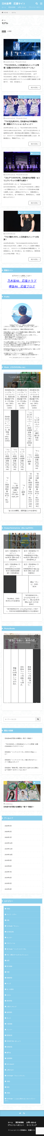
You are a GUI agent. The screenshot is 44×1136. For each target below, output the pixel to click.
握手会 (9, 1052)
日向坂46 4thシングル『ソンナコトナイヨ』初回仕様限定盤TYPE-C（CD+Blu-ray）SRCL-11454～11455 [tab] (34, 399)
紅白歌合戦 (10, 932)
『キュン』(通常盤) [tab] (23, 489)
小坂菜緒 (9, 1024)
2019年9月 (8, 860)
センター (9, 937)
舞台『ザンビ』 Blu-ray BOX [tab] (22, 584)
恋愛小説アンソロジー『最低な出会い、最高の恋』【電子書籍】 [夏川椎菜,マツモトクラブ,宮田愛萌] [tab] (37, 675)
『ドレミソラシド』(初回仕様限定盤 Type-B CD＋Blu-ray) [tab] (14, 459)
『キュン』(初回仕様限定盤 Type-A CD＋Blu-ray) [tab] (36, 459)
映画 (8, 1087)
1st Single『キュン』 (13, 926)
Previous (6, 514)
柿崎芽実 (9, 978)
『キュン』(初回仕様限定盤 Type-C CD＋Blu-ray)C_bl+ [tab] (15, 489)
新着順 (4, 31)
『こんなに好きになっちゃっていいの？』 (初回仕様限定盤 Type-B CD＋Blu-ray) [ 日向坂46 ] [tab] (22, 428)
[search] (38, 719)
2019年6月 (8, 877)
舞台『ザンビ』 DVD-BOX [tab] (34, 584)
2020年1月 (8, 837)
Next (37, 514)
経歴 (8, 960)
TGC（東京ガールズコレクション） (30, 40)
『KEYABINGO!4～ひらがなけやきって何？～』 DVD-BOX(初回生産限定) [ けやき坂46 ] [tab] (22, 610)
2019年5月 (8, 883)
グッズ (37, 782)
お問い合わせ (22, 7)
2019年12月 (8, 843)
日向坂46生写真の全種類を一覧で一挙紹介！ (19, 738)
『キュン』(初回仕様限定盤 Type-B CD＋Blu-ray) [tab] (7, 490)
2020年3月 (8, 826)
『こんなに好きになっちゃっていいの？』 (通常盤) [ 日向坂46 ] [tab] (36, 429)
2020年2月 (8, 831)
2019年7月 (8, 872)
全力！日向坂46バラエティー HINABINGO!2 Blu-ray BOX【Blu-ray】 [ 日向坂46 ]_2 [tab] (31, 555)
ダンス (9, 1018)
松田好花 (9, 1047)
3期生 (8, 909)
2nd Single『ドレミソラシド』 (16, 1075)
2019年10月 (8, 854)
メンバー (9, 1029)
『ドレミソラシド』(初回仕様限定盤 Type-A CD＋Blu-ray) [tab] (7, 459)
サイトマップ (31, 1125)
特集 (8, 920)
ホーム (4, 7)
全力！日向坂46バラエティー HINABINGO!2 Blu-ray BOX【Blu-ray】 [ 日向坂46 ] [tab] (13, 555)
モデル (14, 12)
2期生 (8, 1093)
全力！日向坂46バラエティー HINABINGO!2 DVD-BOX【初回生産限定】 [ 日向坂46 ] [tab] (13, 568)
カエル (9, 995)
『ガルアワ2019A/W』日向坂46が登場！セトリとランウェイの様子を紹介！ (22, 179)
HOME (6, 12)
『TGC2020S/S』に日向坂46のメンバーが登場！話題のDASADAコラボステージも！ (21, 66)
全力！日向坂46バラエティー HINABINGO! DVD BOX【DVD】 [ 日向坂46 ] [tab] (10, 584)
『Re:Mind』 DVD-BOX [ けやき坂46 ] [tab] (13, 600)
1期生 (8, 1081)
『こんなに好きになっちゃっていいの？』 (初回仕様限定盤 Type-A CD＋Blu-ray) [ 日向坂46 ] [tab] (14, 428)
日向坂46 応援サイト (13, 3)
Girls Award (36, 153)
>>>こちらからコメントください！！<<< (22, 357)
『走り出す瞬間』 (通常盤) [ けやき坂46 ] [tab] (22, 511)
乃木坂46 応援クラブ (22, 280)
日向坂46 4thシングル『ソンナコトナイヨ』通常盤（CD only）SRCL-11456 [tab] (7, 429)
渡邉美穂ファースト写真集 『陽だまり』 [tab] (29, 676)
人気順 (9, 31)
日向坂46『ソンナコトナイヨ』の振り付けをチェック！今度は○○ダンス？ (21, 761)
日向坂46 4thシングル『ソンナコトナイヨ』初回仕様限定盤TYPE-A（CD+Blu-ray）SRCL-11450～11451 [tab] (10, 399)
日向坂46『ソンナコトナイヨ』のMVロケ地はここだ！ (21, 753)
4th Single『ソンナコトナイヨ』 (17, 949)
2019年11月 (8, 849)
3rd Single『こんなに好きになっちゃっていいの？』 (20, 1100)
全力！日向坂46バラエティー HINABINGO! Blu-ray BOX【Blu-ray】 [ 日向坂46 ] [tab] (31, 568)
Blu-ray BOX (22, 542)
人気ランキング (11, 1006)
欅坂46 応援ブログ (22, 286)
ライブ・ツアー (11, 914)
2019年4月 (8, 889)
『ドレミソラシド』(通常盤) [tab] (29, 459)
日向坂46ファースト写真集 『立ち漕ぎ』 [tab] (22, 676)
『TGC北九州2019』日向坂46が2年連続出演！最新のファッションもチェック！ (21, 122)
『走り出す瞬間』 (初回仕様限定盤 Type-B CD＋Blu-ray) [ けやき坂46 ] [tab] (37, 490)
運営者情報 (11, 7)
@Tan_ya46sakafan (28, 325)
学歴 (8, 972)
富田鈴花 (9, 1035)
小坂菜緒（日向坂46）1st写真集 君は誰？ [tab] (7, 676)
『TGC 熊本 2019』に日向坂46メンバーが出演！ (21, 238)
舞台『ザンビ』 (22, 539)
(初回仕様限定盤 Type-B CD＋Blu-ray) (22, 381)
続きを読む (34, 87)
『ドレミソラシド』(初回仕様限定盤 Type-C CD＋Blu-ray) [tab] (22, 459)
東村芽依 (9, 1001)
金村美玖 (9, 1012)
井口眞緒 (9, 966)
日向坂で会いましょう (14, 1041)
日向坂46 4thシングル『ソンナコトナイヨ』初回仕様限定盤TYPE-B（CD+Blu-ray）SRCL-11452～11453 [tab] (22, 399)
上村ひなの (10, 1070)
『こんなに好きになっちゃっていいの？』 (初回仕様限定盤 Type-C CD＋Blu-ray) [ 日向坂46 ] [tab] (29, 428)
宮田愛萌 (9, 1058)
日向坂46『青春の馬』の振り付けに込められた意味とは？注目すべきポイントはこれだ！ (22, 769)
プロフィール (11, 943)
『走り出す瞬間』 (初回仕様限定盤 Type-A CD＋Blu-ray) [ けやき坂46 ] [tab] (30, 490)
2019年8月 (8, 866)
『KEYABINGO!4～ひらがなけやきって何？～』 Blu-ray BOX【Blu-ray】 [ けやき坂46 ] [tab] (31, 599)
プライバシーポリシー (36, 7)
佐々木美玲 (10, 989)
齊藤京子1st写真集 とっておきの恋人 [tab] (15, 676)
